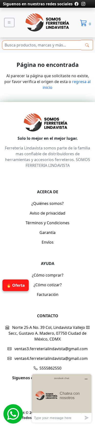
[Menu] (9, 22)
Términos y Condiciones (47, 222)
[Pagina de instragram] (82, 4)
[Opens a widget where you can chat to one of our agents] (61, 398)
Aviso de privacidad (47, 213)
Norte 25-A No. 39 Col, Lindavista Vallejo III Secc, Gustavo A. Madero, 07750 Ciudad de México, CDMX (49, 333)
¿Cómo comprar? (47, 275)
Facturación (47, 294)
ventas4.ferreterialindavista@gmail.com (50, 358)
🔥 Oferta (15, 285)
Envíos (48, 242)
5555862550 (50, 368)
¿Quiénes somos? (47, 203)
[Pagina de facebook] (76, 4)
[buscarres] (87, 45)
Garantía (47, 232)
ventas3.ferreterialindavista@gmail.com (50, 348)
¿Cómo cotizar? (48, 284)
